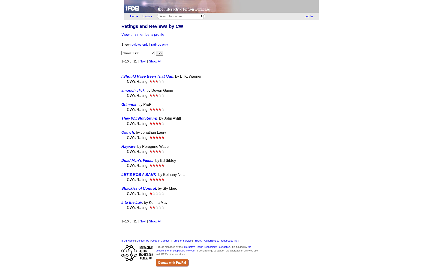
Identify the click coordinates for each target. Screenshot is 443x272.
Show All (155, 61)
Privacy (198, 240)
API (237, 240)
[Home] (221, 6)
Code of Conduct (160, 240)
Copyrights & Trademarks (218, 240)
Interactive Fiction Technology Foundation (206, 246)
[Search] (203, 16)
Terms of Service (182, 240)
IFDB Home (128, 240)
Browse (147, 16)
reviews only (139, 44)
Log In (309, 16)
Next (143, 61)
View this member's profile (142, 34)
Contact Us (143, 240)
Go (160, 53)
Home (134, 16)
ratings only (159, 44)
